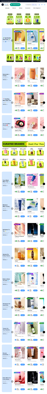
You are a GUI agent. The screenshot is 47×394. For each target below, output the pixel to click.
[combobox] (31, 4)
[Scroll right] (44, 40)
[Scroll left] (12, 40)
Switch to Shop (16, 4)
